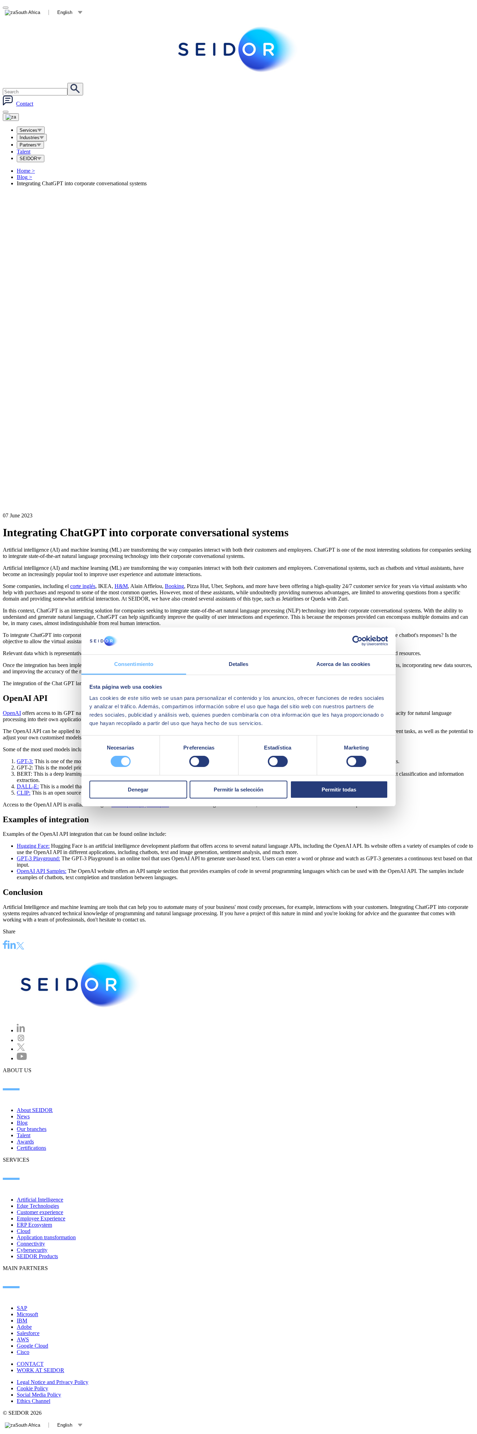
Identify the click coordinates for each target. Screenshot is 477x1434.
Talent (23, 152)
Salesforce (28, 1333)
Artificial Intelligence (40, 1200)
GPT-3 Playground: (38, 858)
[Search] (75, 89)
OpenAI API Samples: (41, 871)
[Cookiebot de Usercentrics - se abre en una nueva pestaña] (357, 641)
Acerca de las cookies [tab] (343, 664)
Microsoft (27, 1314)
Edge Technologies (38, 1206)
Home (26, 171)
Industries (29, 137)
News (23, 1116)
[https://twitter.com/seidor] (21, 1049)
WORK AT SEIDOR (40, 1370)
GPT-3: (25, 761)
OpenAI (12, 713)
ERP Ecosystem (34, 1225)
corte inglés (82, 586)
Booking (174, 586)
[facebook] (5, 945)
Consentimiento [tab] (133, 664)
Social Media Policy (39, 1395)
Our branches (31, 1129)
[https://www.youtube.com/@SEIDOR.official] (22, 1058)
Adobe (24, 1327)
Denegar (138, 790)
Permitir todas (339, 790)
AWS (23, 1339)
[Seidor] (238, 49)
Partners (28, 145)
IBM (22, 1321)
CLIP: (23, 793)
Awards (25, 1142)
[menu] (5, 112)
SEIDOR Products (37, 1256)
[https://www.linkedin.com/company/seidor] (21, 1030)
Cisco (23, 1352)
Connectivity (31, 1244)
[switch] (199, 761)
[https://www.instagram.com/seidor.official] (21, 1040)
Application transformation (46, 1237)
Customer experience (40, 1212)
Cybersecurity (32, 1250)
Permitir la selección (238, 790)
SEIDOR (28, 158)
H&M (121, 586)
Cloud (23, 1231)
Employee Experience (41, 1218)
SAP (22, 1308)
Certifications (31, 1148)
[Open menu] (11, 117)
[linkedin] (12, 945)
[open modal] (5, 8)
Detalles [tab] (239, 664)
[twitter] (20, 946)
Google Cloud (32, 1346)
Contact (24, 104)
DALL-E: (28, 786)
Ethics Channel (33, 1401)
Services (28, 130)
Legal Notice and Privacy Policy (52, 1382)
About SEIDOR (35, 1110)
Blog (24, 177)
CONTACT (30, 1364)
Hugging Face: (33, 846)
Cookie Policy (32, 1388)
